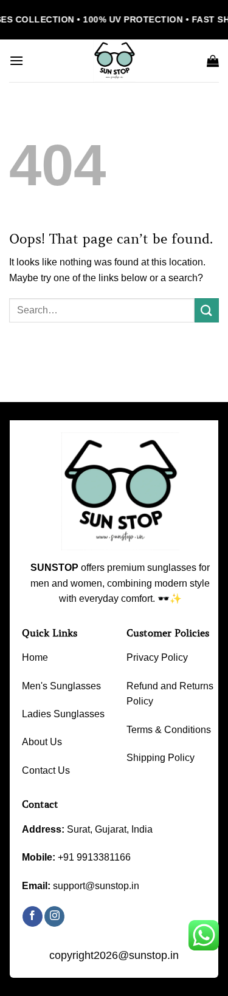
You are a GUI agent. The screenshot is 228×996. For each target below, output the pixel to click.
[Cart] (213, 60)
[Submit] (207, 310)
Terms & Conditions (168, 730)
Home (35, 657)
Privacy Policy (157, 657)
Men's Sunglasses (61, 686)
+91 (94, 857)
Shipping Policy (160, 757)
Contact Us (46, 770)
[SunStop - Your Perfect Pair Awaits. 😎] (114, 60)
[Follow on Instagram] (54, 916)
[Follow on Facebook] (32, 916)
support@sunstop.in (96, 886)
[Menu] (16, 60)
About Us (42, 742)
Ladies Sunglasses (63, 714)
